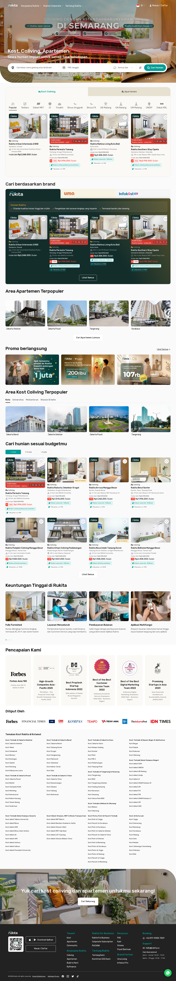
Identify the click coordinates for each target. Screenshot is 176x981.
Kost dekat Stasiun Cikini (56, 827)
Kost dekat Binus (12, 823)
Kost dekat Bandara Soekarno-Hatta (61, 823)
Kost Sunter (92, 751)
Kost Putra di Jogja (95, 850)
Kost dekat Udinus (13, 846)
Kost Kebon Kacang (13, 798)
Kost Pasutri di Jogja (96, 858)
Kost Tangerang (94, 775)
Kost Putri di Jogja (95, 819)
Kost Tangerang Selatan (97, 783)
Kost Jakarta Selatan (14, 743)
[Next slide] (167, 315)
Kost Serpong (93, 794)
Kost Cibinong (134, 755)
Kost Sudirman (11, 806)
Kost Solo (133, 839)
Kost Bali (132, 854)
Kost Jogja (133, 819)
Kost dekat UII (11, 835)
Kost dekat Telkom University (17, 819)
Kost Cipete (10, 763)
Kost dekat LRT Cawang (56, 835)
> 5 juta (44, 452)
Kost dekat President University (18, 850)
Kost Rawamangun (54, 783)
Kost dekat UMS (12, 827)
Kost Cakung (52, 791)
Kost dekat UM (135, 787)
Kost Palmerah (52, 759)
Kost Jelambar (52, 763)
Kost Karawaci (93, 791)
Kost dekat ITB (135, 794)
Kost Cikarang (93, 811)
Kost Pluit (91, 755)
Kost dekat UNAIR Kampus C (140, 798)
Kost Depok (133, 747)
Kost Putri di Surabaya (97, 827)
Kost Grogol (51, 751)
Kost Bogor (133, 743)
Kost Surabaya (135, 831)
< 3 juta (13, 452)
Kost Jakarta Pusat (13, 779)
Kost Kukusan (134, 751)
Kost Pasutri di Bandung (97, 862)
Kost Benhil (10, 783)
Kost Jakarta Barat (54, 743)
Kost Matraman (53, 794)
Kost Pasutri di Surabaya (98, 823)
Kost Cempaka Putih (13, 787)
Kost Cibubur (52, 787)
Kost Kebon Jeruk (54, 767)
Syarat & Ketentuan (39, 976)
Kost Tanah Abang (13, 802)
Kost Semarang (135, 823)
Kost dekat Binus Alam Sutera (17, 831)
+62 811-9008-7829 (155, 938)
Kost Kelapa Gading (95, 747)
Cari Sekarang (88, 901)
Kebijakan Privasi (53, 976)
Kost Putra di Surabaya (97, 846)
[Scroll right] (167, 128)
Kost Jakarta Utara (95, 743)
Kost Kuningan (11, 759)
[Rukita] (33, 194)
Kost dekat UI (134, 779)
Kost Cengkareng (53, 755)
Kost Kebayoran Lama (14, 770)
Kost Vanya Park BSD (96, 798)
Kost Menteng (11, 791)
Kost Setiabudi (11, 751)
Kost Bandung (134, 827)
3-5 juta (28, 452)
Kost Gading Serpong (96, 787)
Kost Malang (134, 835)
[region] (88, 315)
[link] (41, 939)
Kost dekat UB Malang (137, 771)
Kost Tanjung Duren (54, 747)
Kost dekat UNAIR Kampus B (140, 783)
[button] (158, 5)
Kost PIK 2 (92, 759)
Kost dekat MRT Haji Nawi (57, 831)
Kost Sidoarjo (134, 850)
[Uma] (88, 194)
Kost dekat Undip (136, 775)
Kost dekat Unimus (13, 842)
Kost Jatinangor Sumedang (140, 846)
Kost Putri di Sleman (96, 839)
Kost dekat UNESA (136, 767)
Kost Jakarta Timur (54, 779)
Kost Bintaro (10, 755)
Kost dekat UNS (135, 806)
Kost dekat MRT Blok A (55, 819)
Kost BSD (91, 779)
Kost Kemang (11, 767)
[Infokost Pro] (143, 194)
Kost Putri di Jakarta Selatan (99, 831)
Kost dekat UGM (135, 764)
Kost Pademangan (95, 763)
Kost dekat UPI (135, 802)
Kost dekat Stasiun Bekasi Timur (59, 839)
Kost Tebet (10, 747)
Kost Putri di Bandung (96, 842)
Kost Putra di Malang (96, 854)
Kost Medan (133, 842)
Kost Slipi (50, 770)
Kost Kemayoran (12, 794)
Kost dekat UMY (12, 839)
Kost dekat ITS (135, 791)
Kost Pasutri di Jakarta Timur (99, 835)
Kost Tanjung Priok (95, 767)
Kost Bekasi (92, 807)
